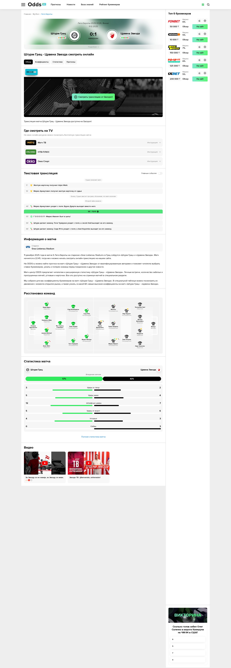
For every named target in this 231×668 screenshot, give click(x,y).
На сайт (200, 26)
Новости (71, 4)
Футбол (36, 14)
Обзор (28, 62)
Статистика (58, 62)
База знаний (87, 4)
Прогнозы (56, 4)
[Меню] (23, 4)
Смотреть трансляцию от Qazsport (31, 72)
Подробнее (92, 47)
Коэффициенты (42, 62)
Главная (27, 14)
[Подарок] (202, 4)
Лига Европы (46, 14)
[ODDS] (37, 4)
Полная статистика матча (93, 436)
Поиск (208, 4)
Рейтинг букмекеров (109, 4)
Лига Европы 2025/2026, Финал (93, 23)
